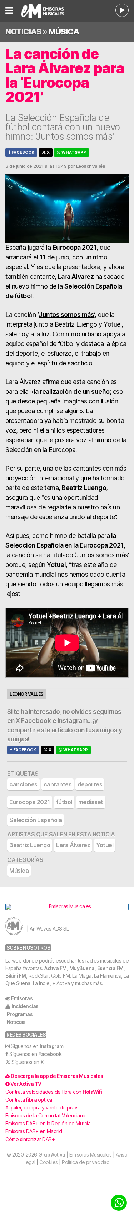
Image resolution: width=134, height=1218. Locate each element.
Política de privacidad (85, 1162)
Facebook (22, 152)
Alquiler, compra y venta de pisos (42, 1107)
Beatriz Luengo (29, 845)
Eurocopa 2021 (29, 802)
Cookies (48, 1162)
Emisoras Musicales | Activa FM (47, 11)
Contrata (29, 1100)
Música (64, 31)
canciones (23, 784)
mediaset (90, 802)
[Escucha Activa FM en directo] (122, 10)
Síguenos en (37, 1046)
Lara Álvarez (73, 845)
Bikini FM (15, 976)
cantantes (58, 784)
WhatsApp (73, 152)
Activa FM (55, 968)
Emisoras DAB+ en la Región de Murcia (47, 1123)
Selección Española (35, 819)
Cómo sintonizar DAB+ (30, 1139)
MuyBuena (82, 968)
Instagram (73, 720)
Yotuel (104, 845)
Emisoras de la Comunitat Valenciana (45, 1115)
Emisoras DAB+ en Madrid (33, 1131)
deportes (90, 784)
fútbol (64, 802)
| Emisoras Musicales (74, 1155)
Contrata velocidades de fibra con (53, 1092)
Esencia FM (110, 968)
